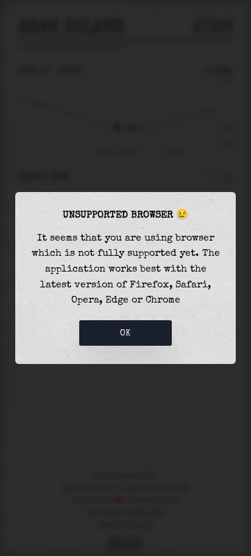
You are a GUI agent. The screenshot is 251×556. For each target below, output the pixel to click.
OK (125, 333)
